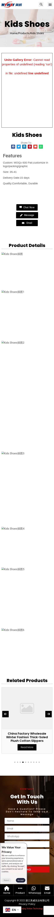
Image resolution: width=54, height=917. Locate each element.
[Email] (47, 888)
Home (6, 893)
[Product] (20, 888)
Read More (27, 747)
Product (20, 893)
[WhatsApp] (33, 888)
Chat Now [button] (29, 207)
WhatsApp (34, 893)
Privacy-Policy (27, 904)
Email (47, 893)
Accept (21, 880)
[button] (50, 4)
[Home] (6, 888)
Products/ (24, 33)
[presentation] (5, 714)
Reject (6, 880)
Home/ (14, 33)
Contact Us (15, 190)
